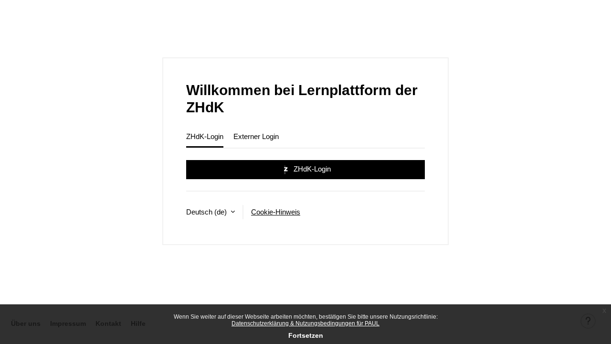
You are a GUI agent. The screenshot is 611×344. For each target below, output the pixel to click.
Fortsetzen (305, 335)
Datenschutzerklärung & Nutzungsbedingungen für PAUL (305, 323)
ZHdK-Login (311, 169)
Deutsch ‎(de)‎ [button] (207, 212)
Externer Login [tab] (256, 136)
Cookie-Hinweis (275, 212)
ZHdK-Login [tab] (204, 136)
